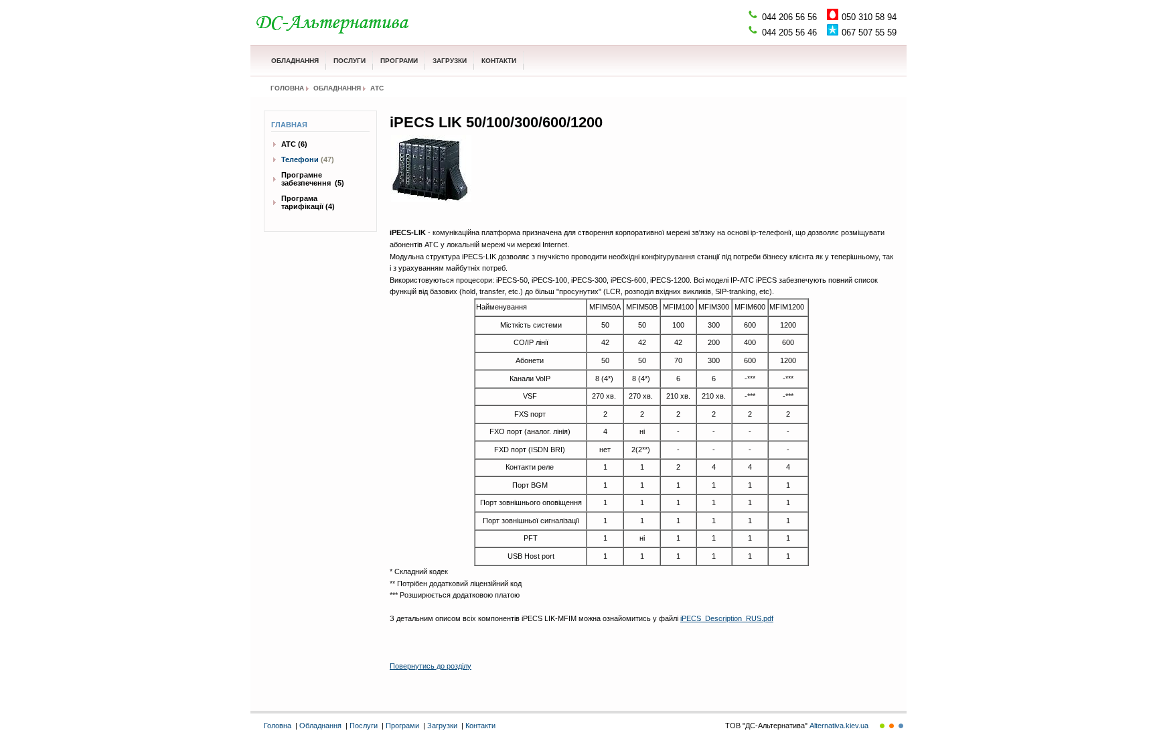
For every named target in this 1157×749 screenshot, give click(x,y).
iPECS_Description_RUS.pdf (726, 618)
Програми (399, 60)
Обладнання (295, 60)
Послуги (349, 60)
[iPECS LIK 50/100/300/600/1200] (431, 168)
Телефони (300, 159)
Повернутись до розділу (430, 666)
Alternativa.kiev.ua (838, 726)
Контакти (498, 60)
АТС (377, 88)
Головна (287, 88)
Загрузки (450, 60)
